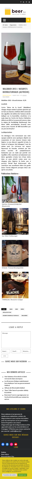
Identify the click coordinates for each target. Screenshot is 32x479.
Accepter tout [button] (22, 475)
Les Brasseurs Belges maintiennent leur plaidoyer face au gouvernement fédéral (17, 383)
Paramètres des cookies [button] (9, 475)
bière (22, 309)
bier (16, 309)
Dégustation (7, 95)
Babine (3, 452)
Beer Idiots (5, 454)
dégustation (7, 312)
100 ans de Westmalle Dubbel (14, 388)
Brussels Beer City (7, 456)
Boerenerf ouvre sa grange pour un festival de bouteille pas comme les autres (16, 397)
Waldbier (24, 315)
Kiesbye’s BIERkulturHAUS (11, 315)
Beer (11, 309)
